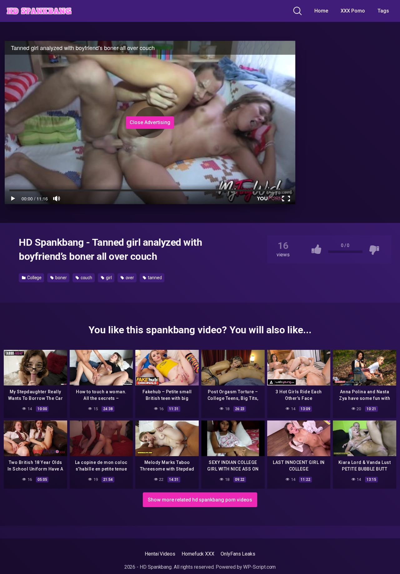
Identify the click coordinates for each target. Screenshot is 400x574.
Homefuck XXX (198, 554)
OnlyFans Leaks (238, 554)
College (34, 277)
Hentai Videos (160, 554)
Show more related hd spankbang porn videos (200, 500)
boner (60, 277)
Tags (383, 11)
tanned (154, 277)
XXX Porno (353, 11)
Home (321, 11)
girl (108, 277)
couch (86, 277)
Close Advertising (150, 122)
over (129, 277)
